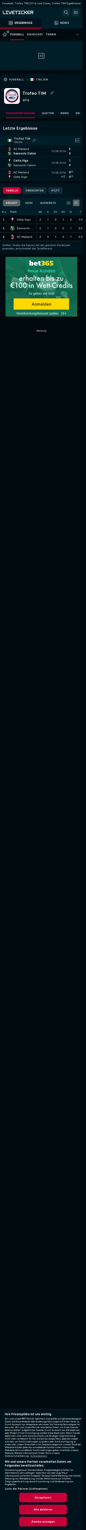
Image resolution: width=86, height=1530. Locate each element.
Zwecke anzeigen (43, 1521)
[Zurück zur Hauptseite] (24, 12)
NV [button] (63, 211)
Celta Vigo (24, 220)
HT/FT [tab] (55, 190)
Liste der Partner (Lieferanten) (26, 1488)
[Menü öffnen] (76, 12)
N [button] (71, 211)
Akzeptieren (43, 1497)
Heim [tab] (28, 203)
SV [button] (55, 211)
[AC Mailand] (12, 236)
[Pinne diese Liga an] (52, 93)
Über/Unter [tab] (34, 190)
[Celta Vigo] (12, 219)
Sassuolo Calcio (25, 228)
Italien (42, 79)
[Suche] (66, 12)
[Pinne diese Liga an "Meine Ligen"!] (34, 140)
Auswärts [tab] (48, 203)
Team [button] (13, 211)
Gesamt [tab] (11, 203)
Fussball (16, 79)
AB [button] (40, 211)
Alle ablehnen (43, 1509)
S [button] (48, 211)
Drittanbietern (38, 1456)
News (64, 113)
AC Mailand (24, 237)
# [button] (3, 211)
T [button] (80, 211)
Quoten (48, 113)
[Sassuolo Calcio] (12, 228)
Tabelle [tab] (12, 190)
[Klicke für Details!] (41, 151)
